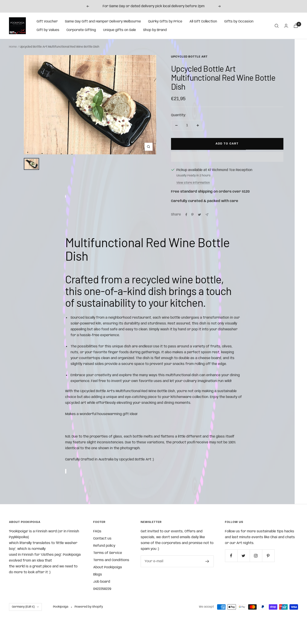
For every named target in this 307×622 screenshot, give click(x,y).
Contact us (102, 538)
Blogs (97, 574)
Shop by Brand (155, 30)
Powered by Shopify (89, 606)
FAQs (97, 531)
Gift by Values (48, 30)
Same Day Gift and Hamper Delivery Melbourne (103, 21)
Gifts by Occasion (239, 21)
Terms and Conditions (111, 560)
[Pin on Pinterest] (192, 214)
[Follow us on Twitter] (243, 555)
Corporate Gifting (81, 30)
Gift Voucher (47, 21)
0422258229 (102, 589)
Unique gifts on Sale (119, 30)
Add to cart (227, 143)
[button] (227, 157)
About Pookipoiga (107, 567)
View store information (193, 182)
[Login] (286, 26)
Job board (101, 582)
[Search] (277, 26)
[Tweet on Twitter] (199, 214)
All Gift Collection (203, 21)
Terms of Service (107, 553)
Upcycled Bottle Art (189, 56)
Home (13, 46)
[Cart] (296, 26)
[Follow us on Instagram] (256, 555)
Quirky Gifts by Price (165, 21)
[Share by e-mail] (206, 214)
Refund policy (104, 546)
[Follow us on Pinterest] (268, 555)
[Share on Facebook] (186, 214)
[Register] (207, 561)
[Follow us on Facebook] (231, 555)
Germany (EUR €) (23, 606)
